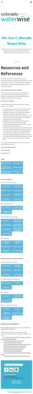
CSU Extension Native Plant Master (6, 211)
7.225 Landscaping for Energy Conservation (15, 346)
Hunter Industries (6, 266)
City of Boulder (17, 186)
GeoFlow (17, 309)
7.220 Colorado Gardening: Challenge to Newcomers (17, 344)
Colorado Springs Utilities (17, 194)
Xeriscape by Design (17, 167)
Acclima (17, 283)
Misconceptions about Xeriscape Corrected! (17, 229)
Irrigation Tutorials (17, 313)
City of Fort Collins (6, 190)
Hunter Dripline (17, 296)
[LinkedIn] (11, 370)
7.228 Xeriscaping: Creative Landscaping (14, 347)
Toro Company (17, 270)
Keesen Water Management (6, 317)
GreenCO (6, 220)
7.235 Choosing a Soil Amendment (13, 351)
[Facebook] (6, 370)
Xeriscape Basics (17, 163)
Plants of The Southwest (6, 250)
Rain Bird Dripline (6, 300)
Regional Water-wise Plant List (9, 327)
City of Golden (17, 190)
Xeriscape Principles (6, 163)
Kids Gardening (6, 229)
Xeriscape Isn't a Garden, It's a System (6, 167)
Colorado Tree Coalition (6, 242)
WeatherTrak (17, 274)
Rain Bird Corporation (17, 265)
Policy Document (5, 150)
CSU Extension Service (17, 208)
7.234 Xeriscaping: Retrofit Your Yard (13, 349)
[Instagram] (16, 370)
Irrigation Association (6, 313)
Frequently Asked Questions (8, 147)
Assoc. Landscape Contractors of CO (17, 220)
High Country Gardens (6, 225)
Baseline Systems (6, 283)
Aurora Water (6, 186)
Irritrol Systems (6, 270)
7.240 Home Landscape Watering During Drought (17, 356)
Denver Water (6, 199)
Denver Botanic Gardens (17, 242)
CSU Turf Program (6, 208)
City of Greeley (6, 195)
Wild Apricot (16, 392)
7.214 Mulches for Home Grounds (12, 342)
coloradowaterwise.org (10, 376)
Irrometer (6, 287)
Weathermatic (6, 274)
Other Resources (5, 153)
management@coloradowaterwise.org (14, 378)
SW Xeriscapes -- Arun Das (17, 171)
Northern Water (17, 199)
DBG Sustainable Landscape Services (17, 224)
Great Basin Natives (6, 246)
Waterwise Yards (6, 233)
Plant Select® (17, 246)
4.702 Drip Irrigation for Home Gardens (14, 340)
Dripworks (6, 309)
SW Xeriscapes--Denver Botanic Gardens (6, 171)
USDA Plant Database (17, 251)
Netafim (6, 296)
